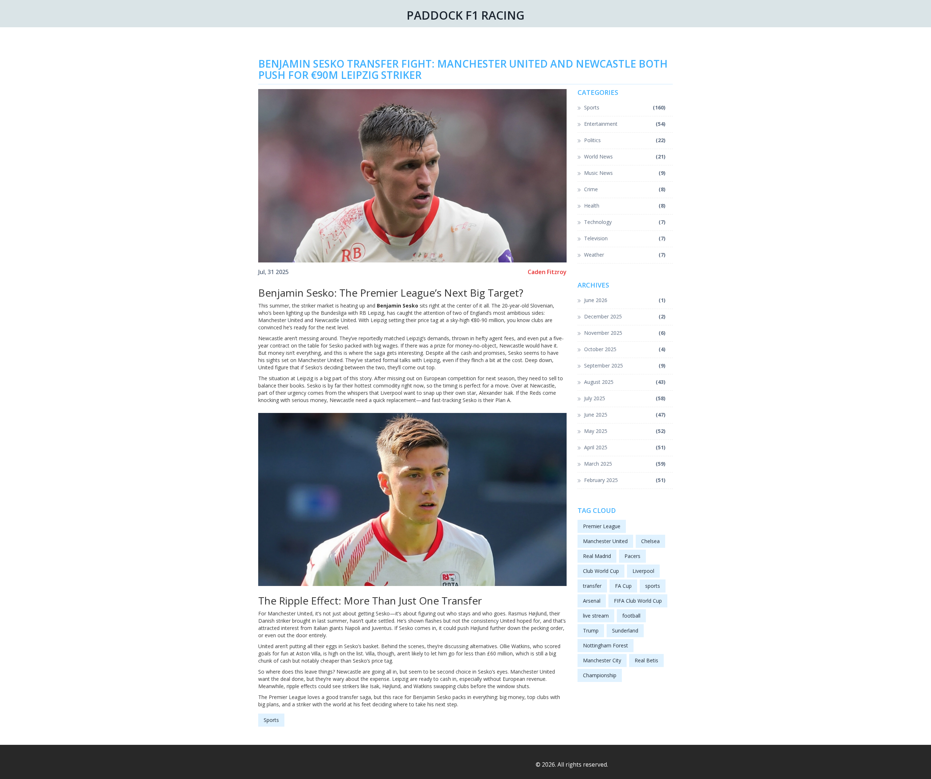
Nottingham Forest (605, 645)
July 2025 (625, 398)
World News (625, 156)
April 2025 (625, 447)
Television (625, 238)
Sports (271, 719)
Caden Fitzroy (547, 272)
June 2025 (625, 414)
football (631, 615)
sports (652, 585)
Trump (591, 630)
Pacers (632, 556)
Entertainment (625, 123)
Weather (625, 254)
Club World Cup (601, 570)
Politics (625, 140)
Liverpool (643, 570)
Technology (625, 221)
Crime (625, 189)
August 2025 (625, 381)
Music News (625, 172)
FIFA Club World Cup (638, 600)
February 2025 (625, 480)
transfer (592, 585)
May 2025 (625, 430)
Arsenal (591, 600)
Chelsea (650, 541)
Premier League (601, 526)
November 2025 (625, 332)
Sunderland (625, 630)
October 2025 (625, 349)
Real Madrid (597, 556)
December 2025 (625, 316)
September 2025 (625, 365)
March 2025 (625, 463)
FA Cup (623, 585)
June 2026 (625, 300)
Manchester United (605, 541)
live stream (596, 615)
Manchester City (602, 660)
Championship (599, 675)
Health (625, 205)
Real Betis (646, 660)
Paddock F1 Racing (465, 15)
